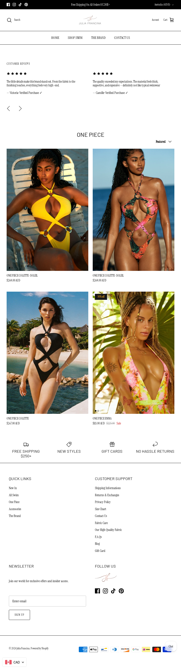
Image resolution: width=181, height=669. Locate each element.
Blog (97, 544)
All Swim (14, 495)
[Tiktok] (20, 4)
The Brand (15, 516)
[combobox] (14, 662)
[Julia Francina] (90, 20)
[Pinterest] (26, 4)
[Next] (20, 108)
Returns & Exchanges (107, 495)
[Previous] (8, 108)
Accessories (15, 509)
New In (13, 488)
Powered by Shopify (40, 648)
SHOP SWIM (75, 37)
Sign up (19, 615)
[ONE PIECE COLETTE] (47, 353)
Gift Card (100, 551)
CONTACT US (122, 37)
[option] (47, 83)
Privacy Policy (103, 502)
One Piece (14, 502)
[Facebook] (8, 4)
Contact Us (101, 516)
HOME (55, 37)
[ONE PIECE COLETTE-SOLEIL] (47, 210)
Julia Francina (23, 648)
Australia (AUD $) (162, 4)
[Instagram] (14, 4)
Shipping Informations (108, 488)
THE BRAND (98, 37)
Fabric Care (101, 523)
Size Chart (100, 509)
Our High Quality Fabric (108, 530)
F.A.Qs (98, 537)
